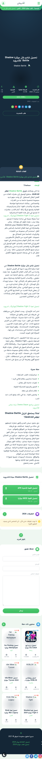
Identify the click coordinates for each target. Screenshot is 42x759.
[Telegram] (29, 106)
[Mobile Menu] (38, 3)
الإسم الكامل (35, 554)
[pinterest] (16, 106)
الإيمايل (37, 564)
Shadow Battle (16, 191)
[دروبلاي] (21, 3)
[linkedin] (26, 106)
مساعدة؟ (27, 185)
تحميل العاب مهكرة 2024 (21, 744)
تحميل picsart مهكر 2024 (21, 742)
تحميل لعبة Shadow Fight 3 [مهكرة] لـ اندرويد (21, 215)
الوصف (36, 185)
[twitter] (19, 106)
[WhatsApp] (12, 106)
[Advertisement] (21, 31)
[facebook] (22, 106)
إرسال (21, 610)
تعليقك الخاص (35, 574)
